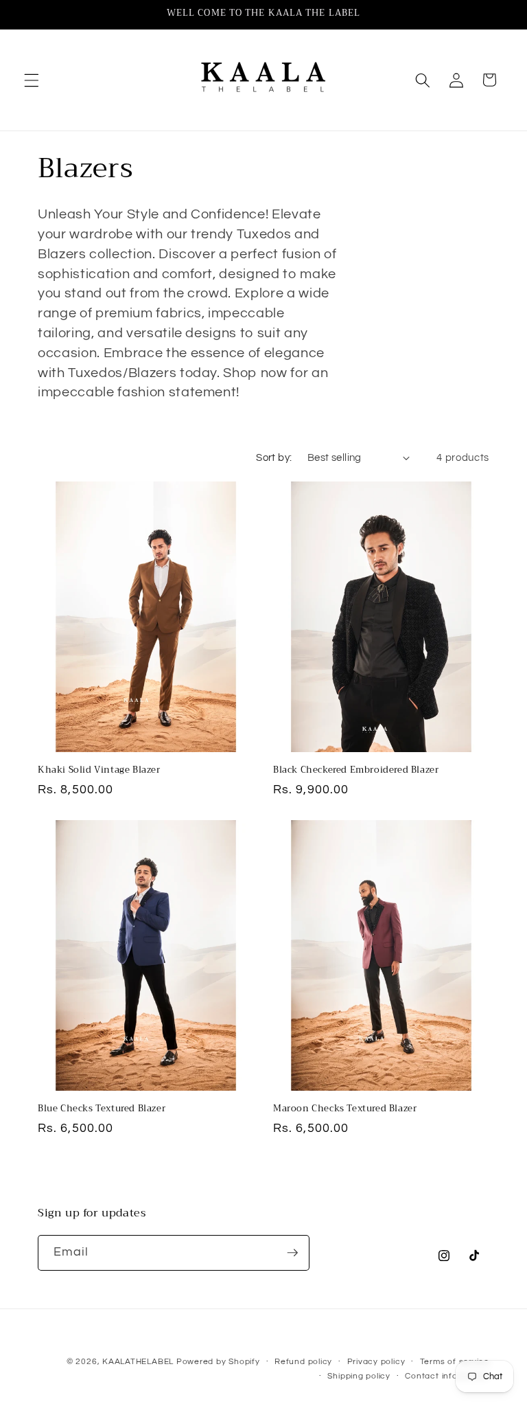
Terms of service (454, 1361)
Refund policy (303, 1361)
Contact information (447, 1376)
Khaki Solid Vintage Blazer (99, 770)
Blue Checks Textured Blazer (101, 1109)
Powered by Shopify (218, 1361)
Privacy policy (376, 1361)
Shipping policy (358, 1376)
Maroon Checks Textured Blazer (345, 1109)
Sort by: (274, 457)
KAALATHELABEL (138, 1361)
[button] (31, 79)
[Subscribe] (292, 1253)
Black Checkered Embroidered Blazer (355, 770)
